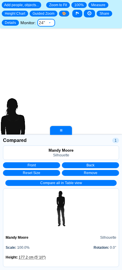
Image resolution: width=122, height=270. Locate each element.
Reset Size (31, 173)
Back (90, 165)
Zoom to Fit (58, 5)
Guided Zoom (43, 14)
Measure (98, 5)
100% (79, 5)
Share (104, 14)
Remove (90, 173)
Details (10, 23)
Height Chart (15, 14)
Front (32, 165)
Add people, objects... (21, 5)
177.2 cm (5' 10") (32, 257)
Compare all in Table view (61, 183)
